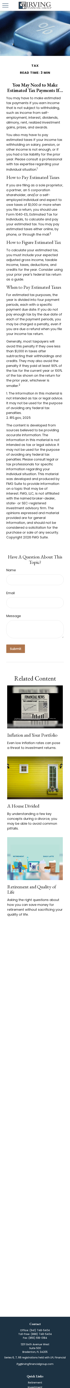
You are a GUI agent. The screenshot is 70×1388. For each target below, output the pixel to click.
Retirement (35, 1382)
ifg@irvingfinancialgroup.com (35, 1364)
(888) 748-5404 (41, 1334)
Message (13, 616)
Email (10, 593)
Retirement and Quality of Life (31, 889)
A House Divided (23, 806)
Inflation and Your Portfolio (32, 735)
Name (11, 570)
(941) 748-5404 (39, 1330)
